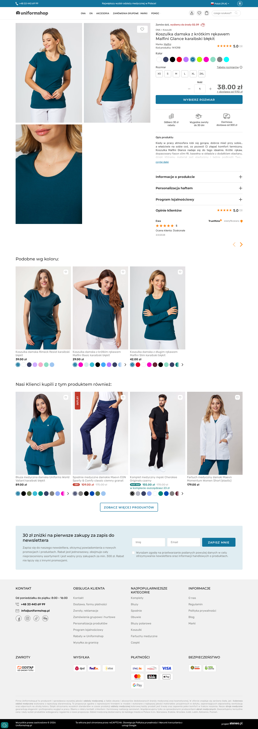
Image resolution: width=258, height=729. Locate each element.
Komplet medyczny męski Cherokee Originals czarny (153, 478)
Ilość (199, 82)
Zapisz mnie (218, 542)
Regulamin (195, 604)
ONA (158, 30)
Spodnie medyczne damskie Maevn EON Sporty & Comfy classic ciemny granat (99, 478)
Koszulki (167, 30)
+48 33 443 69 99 (28, 3)
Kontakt (78, 598)
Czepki (135, 642)
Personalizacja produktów (90, 623)
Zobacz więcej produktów (129, 507)
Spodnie (136, 610)
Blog (191, 617)
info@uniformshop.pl (35, 610)
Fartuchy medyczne (144, 636)
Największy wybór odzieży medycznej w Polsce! (129, 3)
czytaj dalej (162, 162)
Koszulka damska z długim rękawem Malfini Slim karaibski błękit (153, 353)
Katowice (204, 712)
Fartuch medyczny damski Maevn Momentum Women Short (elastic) (209, 478)
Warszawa (162, 712)
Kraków (171, 712)
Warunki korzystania (170, 722)
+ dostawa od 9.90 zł (230, 91)
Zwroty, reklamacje (85, 610)
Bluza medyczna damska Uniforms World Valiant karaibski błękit (43, 478)
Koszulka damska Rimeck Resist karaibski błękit (43, 353)
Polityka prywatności (202, 610)
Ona (83, 13)
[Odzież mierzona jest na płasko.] (241, 67)
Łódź (188, 712)
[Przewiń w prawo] (124, 364)
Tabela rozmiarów (228, 67)
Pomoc (155, 13)
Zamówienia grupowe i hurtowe (94, 617)
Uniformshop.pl (24, 725)
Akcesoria (102, 13)
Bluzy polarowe (141, 623)
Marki (144, 13)
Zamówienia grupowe (126, 13)
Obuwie (136, 617)
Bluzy (134, 604)
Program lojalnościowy (88, 629)
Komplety (137, 598)
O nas (192, 598)
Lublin (195, 712)
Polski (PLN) (221, 3)
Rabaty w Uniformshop (88, 636)
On (91, 13)
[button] (199, 177)
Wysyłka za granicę (85, 642)
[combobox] (226, 13)
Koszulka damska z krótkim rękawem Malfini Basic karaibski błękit (97, 353)
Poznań (213, 712)
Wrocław (180, 712)
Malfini (167, 44)
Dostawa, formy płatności (90, 604)
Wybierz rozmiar (199, 99)
